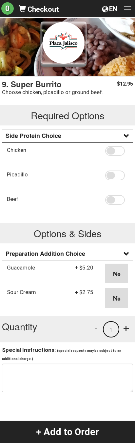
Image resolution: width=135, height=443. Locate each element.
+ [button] (126, 328)
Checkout (42, 9)
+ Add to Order (67, 431)
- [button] (96, 328)
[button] (116, 151)
